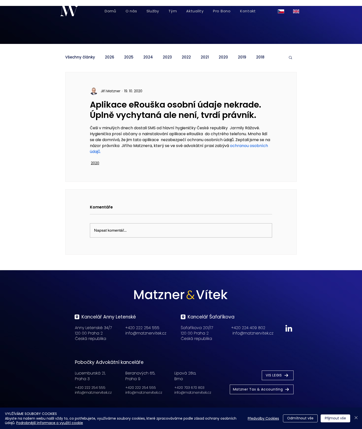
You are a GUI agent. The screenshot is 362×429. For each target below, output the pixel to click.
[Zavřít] (356, 418)
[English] (297, 11)
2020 (223, 57)
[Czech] (281, 11)
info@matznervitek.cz (145, 333)
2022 (186, 57)
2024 (148, 57)
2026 (109, 57)
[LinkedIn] (289, 328)
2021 (205, 57)
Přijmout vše (335, 418)
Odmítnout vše (300, 418)
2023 (167, 57)
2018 (260, 57)
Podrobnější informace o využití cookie (49, 422)
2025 (128, 57)
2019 (242, 57)
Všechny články (80, 57)
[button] (290, 57)
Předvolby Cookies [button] (263, 418)
